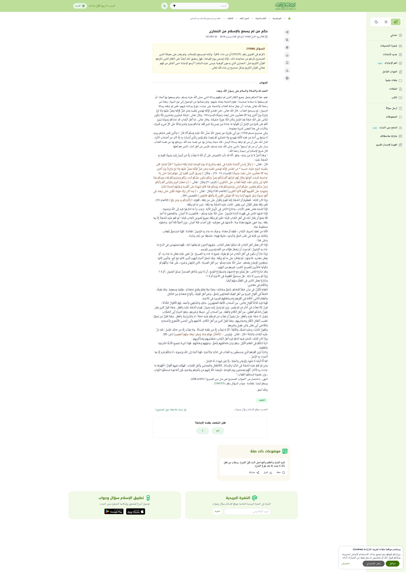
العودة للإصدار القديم (386, 145)
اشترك (217, 511)
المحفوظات (391, 117)
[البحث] (164, 6)
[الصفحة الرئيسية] (289, 18)
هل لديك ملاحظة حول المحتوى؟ (170, 410)
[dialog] (371, 557)
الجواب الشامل (389, 72)
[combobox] (202, 6)
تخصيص (345, 563)
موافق (393, 563)
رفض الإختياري (373, 563)
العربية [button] (78, 6)
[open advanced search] (174, 6)
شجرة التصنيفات (388, 46)
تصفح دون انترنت (385, 128)
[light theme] (386, 22)
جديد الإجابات (390, 55)
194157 (219, 383)
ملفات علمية (391, 80)
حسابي (393, 35)
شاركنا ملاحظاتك (388, 136)
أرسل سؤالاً (391, 108)
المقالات (393, 89)
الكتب (394, 98)
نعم (218, 431)
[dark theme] (376, 22)
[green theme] (396, 22)
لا (202, 431)
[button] (287, 32)
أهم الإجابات (387, 63)
